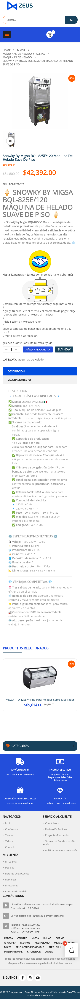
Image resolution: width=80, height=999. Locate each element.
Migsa (21, 50)
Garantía (60, 797)
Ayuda (48, 343)
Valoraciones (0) (19, 379)
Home (7, 50)
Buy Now (64, 349)
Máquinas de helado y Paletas (24, 53)
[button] (10, 141)
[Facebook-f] (22, 976)
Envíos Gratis (20, 768)
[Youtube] (37, 976)
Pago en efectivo (60, 768)
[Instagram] (30, 976)
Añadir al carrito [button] (40, 709)
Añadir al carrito (38, 349)
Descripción (16, 371)
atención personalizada (20, 797)
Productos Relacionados (26, 648)
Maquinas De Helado (17, 57)
